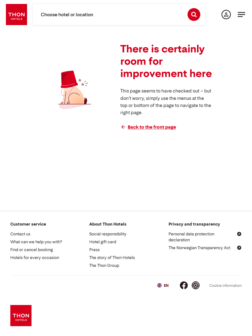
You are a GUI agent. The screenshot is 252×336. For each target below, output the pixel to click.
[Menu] (241, 14)
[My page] (226, 14)
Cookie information (225, 285)
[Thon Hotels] (16, 14)
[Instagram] (196, 285)
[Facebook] (184, 285)
